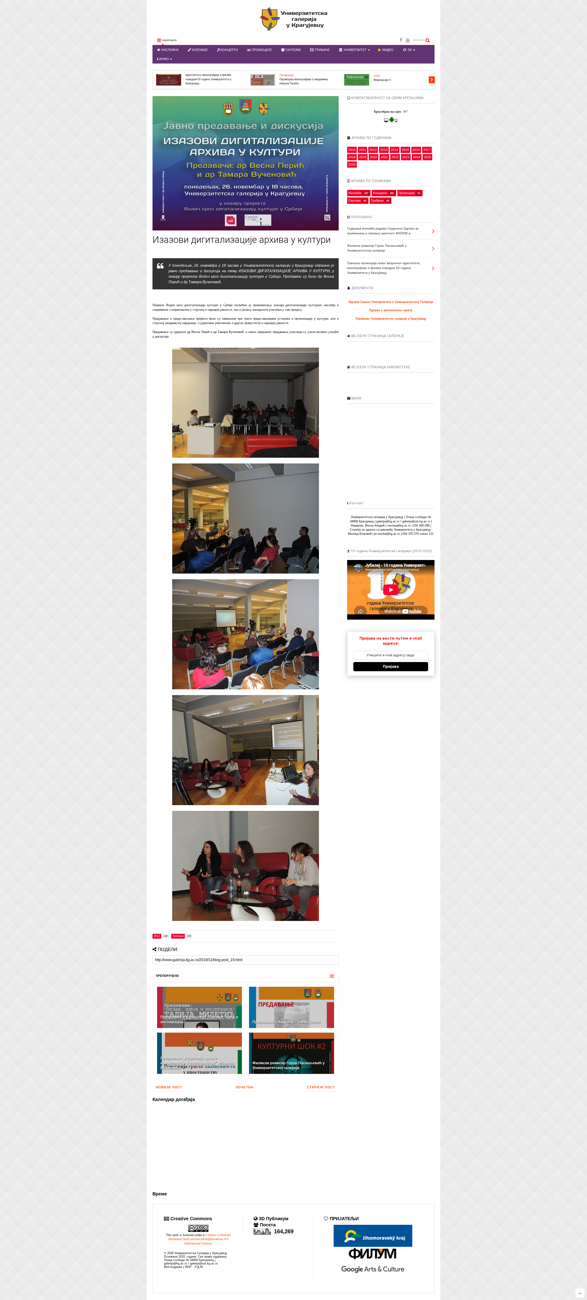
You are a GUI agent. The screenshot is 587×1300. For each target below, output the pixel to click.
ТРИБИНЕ (322, 50)
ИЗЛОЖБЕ (199, 50)
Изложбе (354, 193)
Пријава (391, 666)
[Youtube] (408, 40)
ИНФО (163, 59)
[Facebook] (401, 40)
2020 (373, 157)
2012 (373, 150)
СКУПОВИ (293, 50)
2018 (352, 157)
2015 (405, 150)
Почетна (244, 1087)
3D (409, 50)
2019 (362, 157)
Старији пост (321, 1087)
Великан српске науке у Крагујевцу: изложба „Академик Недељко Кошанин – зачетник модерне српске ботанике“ (306, 79)
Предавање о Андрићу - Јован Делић (286, 1022)
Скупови (354, 200)
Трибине (377, 200)
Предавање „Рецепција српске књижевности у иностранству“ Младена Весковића (197, 1063)
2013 (384, 150)
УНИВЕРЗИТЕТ (355, 50)
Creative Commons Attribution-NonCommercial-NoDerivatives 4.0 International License (199, 1239)
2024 (416, 157)
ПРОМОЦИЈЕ (261, 50)
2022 (395, 157)
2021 (384, 157)
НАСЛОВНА (169, 50)
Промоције (407, 193)
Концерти (380, 193)
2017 (427, 150)
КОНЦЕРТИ (229, 50)
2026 (377, 75)
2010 (352, 150)
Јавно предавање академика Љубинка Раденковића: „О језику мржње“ (399, 81)
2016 (416, 150)
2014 (394, 150)
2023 (406, 157)
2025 (427, 157)
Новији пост (169, 1087)
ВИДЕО (387, 50)
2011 (362, 150)
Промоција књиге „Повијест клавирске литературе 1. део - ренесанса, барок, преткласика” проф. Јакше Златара (210, 79)
